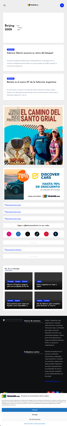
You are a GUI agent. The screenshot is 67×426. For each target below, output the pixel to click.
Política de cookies (28, 423)
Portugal (10, 281)
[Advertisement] (43, 27)
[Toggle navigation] (4, 5)
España (17, 300)
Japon (39, 281)
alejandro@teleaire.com (52, 381)
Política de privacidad (39, 423)
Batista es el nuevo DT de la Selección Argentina (31, 82)
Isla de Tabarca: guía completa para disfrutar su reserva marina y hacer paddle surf (48, 305)
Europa (17, 281)
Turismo (24, 281)
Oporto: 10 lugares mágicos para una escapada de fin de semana (18, 286)
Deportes (11, 49)
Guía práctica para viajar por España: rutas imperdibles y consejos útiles (18, 305)
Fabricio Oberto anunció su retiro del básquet (30, 53)
